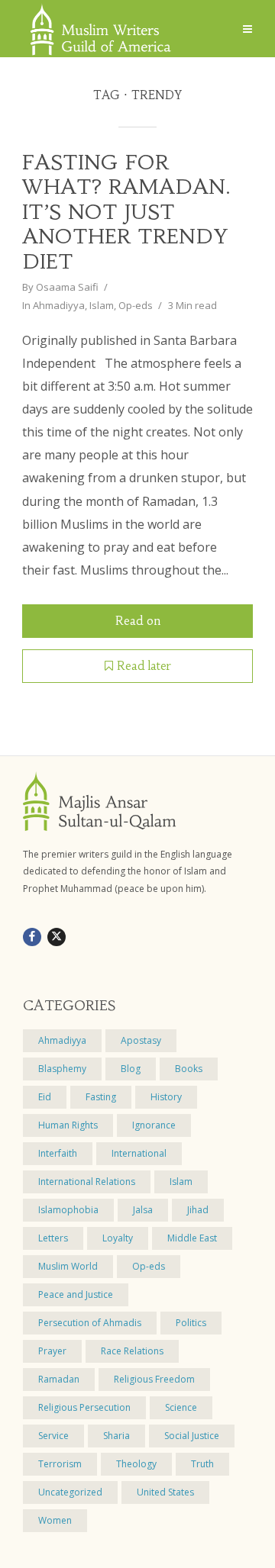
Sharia (116, 1435)
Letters (53, 1238)
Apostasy (141, 1040)
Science (181, 1407)
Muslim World (68, 1266)
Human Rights (68, 1125)
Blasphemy (62, 1068)
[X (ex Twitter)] (56, 937)
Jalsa (143, 1209)
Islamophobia (68, 1209)
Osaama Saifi (67, 287)
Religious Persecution (84, 1407)
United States (165, 1492)
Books (188, 1068)
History (166, 1096)
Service (53, 1435)
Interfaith (57, 1153)
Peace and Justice (75, 1294)
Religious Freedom (154, 1379)
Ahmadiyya (59, 305)
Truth (202, 1463)
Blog (131, 1068)
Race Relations (132, 1350)
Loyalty (117, 1238)
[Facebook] (32, 937)
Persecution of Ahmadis (89, 1322)
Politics (191, 1322)
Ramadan (58, 1379)
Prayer (52, 1350)
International (139, 1153)
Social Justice (191, 1435)
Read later (144, 665)
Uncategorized (70, 1492)
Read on (137, 620)
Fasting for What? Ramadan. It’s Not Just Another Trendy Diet (126, 212)
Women (55, 1520)
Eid (44, 1096)
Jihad (198, 1209)
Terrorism (60, 1463)
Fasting (101, 1096)
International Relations (86, 1181)
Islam (101, 305)
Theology (136, 1463)
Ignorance (154, 1125)
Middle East (192, 1238)
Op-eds (135, 305)
